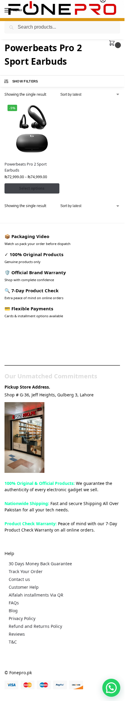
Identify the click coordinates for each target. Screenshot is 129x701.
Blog (13, 610)
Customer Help (24, 587)
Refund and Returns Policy (35, 626)
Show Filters (25, 81)
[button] (113, 43)
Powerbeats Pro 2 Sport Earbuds (25, 167)
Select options (31, 188)
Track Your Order (26, 571)
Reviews (17, 634)
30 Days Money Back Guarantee (40, 563)
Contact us (19, 579)
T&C (13, 642)
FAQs (14, 603)
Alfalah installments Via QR (36, 595)
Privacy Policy (22, 618)
